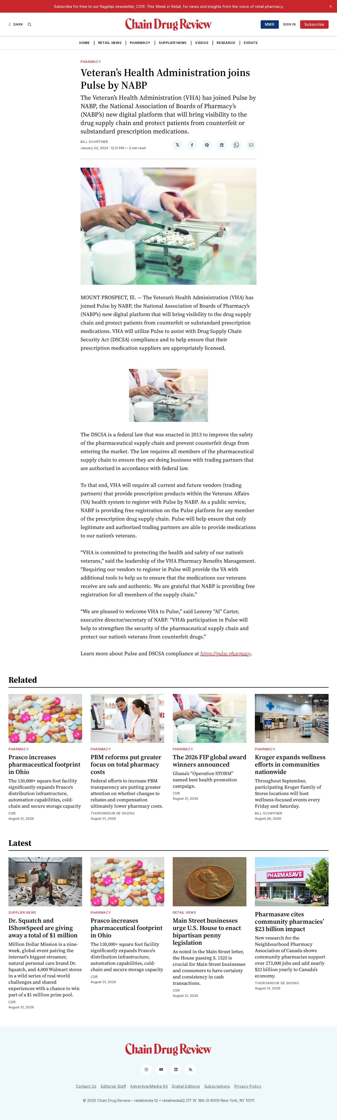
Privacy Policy (247, 1086)
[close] (330, 6)
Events (251, 43)
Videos (201, 43)
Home (84, 43)
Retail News (110, 43)
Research (226, 43)
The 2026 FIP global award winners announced (209, 761)
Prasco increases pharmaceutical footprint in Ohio (44, 764)
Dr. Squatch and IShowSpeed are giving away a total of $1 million (43, 927)
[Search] (29, 24)
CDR (12, 813)
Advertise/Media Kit (149, 1086)
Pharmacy (140, 43)
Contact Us (86, 1086)
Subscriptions (217, 1086)
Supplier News (173, 43)
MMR (270, 24)
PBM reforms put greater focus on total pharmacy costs (126, 764)
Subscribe (314, 24)
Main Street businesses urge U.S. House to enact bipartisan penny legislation (207, 931)
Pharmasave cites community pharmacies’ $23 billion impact (289, 921)
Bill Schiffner (94, 142)
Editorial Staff (113, 1086)
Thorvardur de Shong (113, 813)
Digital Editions (186, 1086)
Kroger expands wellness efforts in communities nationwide (290, 764)
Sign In (289, 24)
